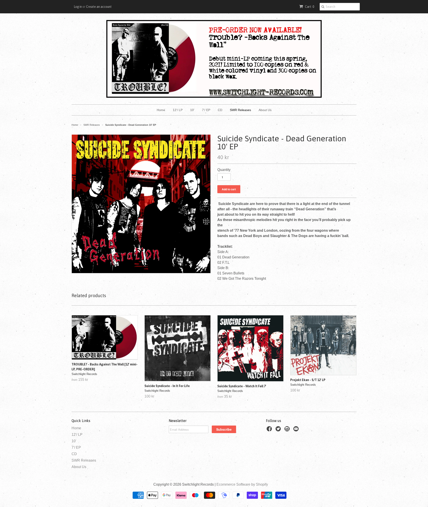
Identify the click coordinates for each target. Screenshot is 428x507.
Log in (78, 6)
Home (161, 110)
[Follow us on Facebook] (270, 430)
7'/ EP (206, 110)
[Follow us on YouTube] (296, 430)
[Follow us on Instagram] (287, 430)
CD (220, 110)
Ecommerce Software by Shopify (242, 484)
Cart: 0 (309, 6)
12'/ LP (178, 110)
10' (192, 110)
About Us (265, 110)
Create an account (99, 6)
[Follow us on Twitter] (279, 430)
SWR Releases (240, 110)
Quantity (223, 170)
